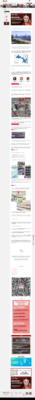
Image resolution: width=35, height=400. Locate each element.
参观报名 (12, 395)
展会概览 (12, 393)
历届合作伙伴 (5, 13)
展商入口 (28, 3)
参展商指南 (12, 396)
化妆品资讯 (5, 12)
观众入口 (31, 3)
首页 (3, 3)
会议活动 (16, 393)
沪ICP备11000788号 (17, 399)
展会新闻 (5, 11)
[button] (2, 6)
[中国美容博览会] (5, 1)
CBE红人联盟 (5, 10)
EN (30, 0)
